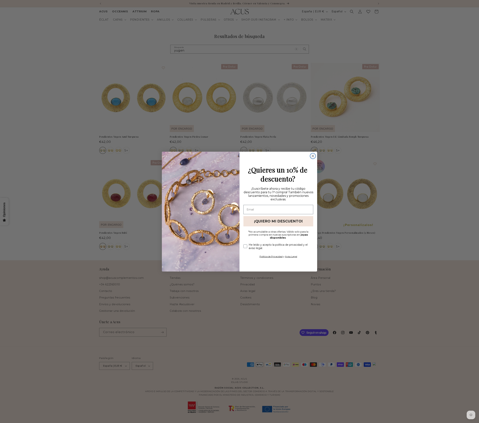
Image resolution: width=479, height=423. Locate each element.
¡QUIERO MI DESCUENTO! (278, 221)
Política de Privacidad (271, 256)
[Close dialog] (313, 156)
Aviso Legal (291, 256)
